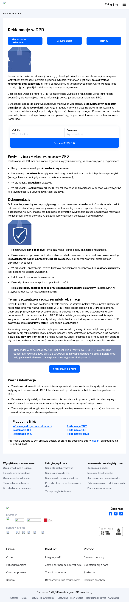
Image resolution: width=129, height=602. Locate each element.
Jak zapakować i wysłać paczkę (103, 478)
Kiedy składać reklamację (19, 41)
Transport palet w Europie (16, 483)
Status (25, 597)
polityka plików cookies (42, 597)
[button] (64, 137)
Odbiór (16, 130)
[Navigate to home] (15, 4)
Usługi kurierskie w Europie (16, 478)
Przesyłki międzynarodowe (16, 473)
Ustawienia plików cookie (70, 597)
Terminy (104, 40)
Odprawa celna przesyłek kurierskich (106, 483)
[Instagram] (115, 514)
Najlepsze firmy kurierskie (100, 473)
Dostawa (72, 130)
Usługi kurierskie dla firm (57, 473)
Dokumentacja (64, 40)
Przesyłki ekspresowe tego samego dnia (63, 485)
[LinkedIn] (120, 514)
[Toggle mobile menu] (124, 4)
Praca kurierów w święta (99, 488)
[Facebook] (109, 514)
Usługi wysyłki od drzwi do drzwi (61, 478)
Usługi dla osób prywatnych (59, 468)
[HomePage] (64, 509)
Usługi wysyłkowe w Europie (17, 468)
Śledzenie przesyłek (97, 468)
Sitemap (14, 597)
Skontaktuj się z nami (64, 368)
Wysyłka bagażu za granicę (17, 488)
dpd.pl (95, 440)
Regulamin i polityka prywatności (102, 597)
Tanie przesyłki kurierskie (58, 491)
